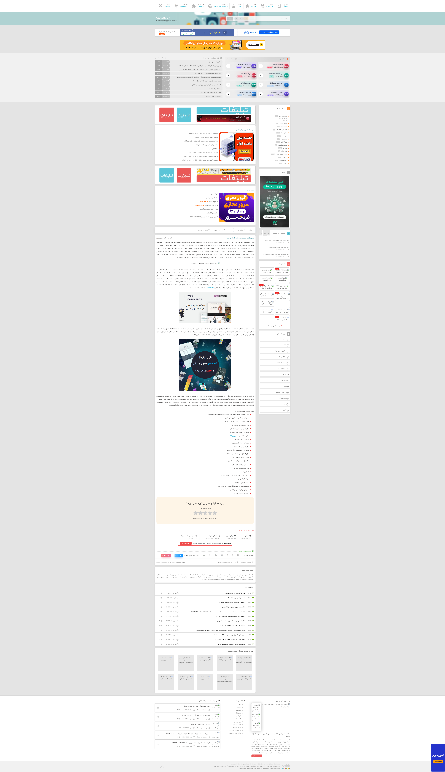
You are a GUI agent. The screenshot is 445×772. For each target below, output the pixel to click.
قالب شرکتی (244, 577)
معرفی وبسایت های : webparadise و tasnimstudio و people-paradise (199, 77)
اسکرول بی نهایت (233, 436)
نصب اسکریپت (237, 724)
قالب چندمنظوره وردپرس (164, 577)
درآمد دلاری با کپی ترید (282, 351)
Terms (271, 764)
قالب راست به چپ (166, 574)
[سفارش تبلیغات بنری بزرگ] (224, 113)
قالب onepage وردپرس (215, 574)
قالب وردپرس (162, 238)
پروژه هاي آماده (283, 160)
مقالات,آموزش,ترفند (282, 154)
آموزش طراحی (283, 116)
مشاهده (162, 34)
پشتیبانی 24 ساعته (212, 213)
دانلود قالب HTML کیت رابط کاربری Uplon (197, 706)
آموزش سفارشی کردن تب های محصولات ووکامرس (231, 644)
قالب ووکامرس (186, 577)
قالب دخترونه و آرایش (224, 660)
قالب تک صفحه (190, 574)
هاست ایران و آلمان (212, 198)
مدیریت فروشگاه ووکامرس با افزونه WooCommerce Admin (229, 634)
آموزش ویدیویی (283, 123)
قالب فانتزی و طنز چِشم (186, 662)
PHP (284, 120)
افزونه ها (285, 136)
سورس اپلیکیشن (282, 145)
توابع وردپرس (237, 721)
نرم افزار (285, 157)
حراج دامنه (286, 404)
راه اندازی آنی (213, 149)
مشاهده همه (230, 59)
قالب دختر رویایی (166, 660)
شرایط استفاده (237, 727)
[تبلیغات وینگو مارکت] (274, 227)
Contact (254, 764)
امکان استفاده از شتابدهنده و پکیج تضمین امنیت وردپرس (200, 156)
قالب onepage (226, 574)
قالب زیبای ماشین (205, 660)
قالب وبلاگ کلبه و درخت (224, 681)
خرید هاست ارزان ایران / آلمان (245, 130)
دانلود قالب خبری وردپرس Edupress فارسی (233, 607)
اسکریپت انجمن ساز (215, 62)
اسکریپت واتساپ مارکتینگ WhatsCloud (279, 247)
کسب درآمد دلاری (283, 368)
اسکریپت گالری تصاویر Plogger (200, 724)
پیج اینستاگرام (166, 555)
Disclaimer (277, 764)
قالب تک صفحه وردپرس (178, 574)
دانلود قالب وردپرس (247, 574)
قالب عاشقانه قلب (166, 679)
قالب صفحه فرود (223, 577)
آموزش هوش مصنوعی (282, 392)
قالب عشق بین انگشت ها (244, 662)
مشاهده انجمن (159, 58)
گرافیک (285, 163)
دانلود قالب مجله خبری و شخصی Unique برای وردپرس (230, 616)
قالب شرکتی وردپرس (235, 577)
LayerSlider (210, 288)
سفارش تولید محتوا (283, 363)
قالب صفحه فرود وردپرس (211, 577)
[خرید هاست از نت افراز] (224, 121)
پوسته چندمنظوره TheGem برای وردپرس (213, 579)
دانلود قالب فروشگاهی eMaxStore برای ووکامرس (232, 602)
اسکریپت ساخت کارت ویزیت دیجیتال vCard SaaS (276, 254)
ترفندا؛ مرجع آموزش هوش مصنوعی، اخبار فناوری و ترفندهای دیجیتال (200, 69)
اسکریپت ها (284, 132)
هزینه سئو (286, 339)
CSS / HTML (282, 118)
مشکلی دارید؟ (213, 536)
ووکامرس (250, 579)
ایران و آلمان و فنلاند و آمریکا (209, 209)
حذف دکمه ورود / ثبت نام (213, 96)
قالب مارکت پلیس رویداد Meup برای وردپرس (277, 240)
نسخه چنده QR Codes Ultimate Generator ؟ (207, 81)
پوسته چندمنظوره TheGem (231, 579)
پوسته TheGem (243, 579)
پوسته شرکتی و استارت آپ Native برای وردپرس (232, 625)
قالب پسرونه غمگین (186, 679)
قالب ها (240, 230)
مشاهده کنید (256, 755)
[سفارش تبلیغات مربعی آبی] (184, 121)
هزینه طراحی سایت (283, 357)
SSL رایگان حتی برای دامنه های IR (207, 145)
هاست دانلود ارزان (283, 398)
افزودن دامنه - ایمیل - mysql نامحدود (206, 137)
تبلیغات (239, 704)
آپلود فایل (286, 410)
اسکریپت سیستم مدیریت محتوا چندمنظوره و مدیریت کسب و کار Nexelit (188, 734)
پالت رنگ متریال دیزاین (235, 730)
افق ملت (286, 345)
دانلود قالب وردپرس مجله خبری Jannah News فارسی (231, 621)
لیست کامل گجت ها (274, 326)
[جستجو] (230, 19)
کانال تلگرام (178, 555)
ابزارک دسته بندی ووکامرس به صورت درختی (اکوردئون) (230, 639)
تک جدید (286, 386)
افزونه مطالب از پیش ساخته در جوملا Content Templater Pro (191, 743)
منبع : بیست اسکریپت (187, 536)
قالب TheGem (199, 574)
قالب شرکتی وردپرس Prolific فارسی (235, 597)
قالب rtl (206, 574)
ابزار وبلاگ (238, 713)
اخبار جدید (286, 374)
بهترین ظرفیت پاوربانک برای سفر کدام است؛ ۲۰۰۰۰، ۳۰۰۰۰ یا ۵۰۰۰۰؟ (200, 66)
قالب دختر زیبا (205, 679)
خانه (251, 230)
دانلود (246, 536)
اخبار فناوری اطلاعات (281, 129)
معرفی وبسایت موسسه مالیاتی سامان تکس (208, 73)
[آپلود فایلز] (261, 35)
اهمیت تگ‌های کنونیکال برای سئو (211, 92)
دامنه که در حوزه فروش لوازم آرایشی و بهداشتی (206, 85)
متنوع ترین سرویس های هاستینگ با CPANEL (203, 133)
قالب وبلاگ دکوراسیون (244, 679)
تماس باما (238, 710)
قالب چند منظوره (176, 577)
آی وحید (267, 768)
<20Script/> (163, 18)
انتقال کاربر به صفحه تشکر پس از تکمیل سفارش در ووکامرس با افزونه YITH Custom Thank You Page (218, 611)
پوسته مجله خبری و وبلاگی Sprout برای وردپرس (195, 715)
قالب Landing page (236, 574)
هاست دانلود (243, 768)
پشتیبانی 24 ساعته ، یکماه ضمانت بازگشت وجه (203, 152)
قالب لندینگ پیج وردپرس (197, 577)
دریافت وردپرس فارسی (235, 733)
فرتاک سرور (250, 190)
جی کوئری (284, 139)
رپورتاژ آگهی (284, 142)
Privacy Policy (265, 764)
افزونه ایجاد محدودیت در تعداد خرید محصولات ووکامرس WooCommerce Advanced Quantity (220, 630)
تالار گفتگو (238, 716)
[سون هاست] (207, 35)
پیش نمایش (229, 536)
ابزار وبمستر (284, 126)
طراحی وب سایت (275, 768)
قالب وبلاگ (284, 151)
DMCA (258, 764)
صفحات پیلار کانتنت (215, 89)
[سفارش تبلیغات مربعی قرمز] (166, 121)
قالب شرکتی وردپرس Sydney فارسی (235, 593)
